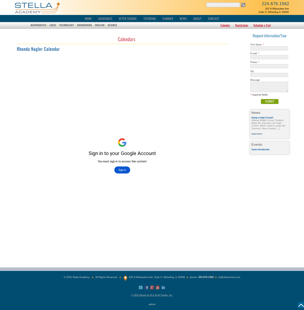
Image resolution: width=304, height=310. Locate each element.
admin (152, 304)
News (183, 19)
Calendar (225, 25)
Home (88, 19)
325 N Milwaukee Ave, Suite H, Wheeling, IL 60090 (157, 277)
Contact (213, 19)
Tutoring (150, 19)
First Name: (257, 44)
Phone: (254, 62)
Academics (105, 19)
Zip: (253, 71)
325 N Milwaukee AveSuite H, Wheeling (273, 10)
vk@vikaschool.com (229, 277)
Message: (255, 80)
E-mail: (254, 53)
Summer (168, 19)
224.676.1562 (275, 3)
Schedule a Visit (262, 25)
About (197, 19)
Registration (241, 25)
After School (128, 19)
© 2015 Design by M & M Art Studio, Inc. (152, 295)
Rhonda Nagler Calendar (38, 49)
